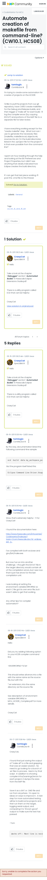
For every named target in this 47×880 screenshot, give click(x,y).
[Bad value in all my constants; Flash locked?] (37, 336)
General (19, 195)
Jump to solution (15, 75)
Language (39, 11)
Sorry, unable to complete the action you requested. (21, 872)
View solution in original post (20, 306)
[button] (27, 86)
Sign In (42, 4)
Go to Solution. (20, 184)
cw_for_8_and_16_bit (16, 209)
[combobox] (23, 47)
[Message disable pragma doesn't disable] (33, 336)
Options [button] (38, 57)
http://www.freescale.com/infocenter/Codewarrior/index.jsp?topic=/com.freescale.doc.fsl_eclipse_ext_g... (24, 538)
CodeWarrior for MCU (13, 12)
